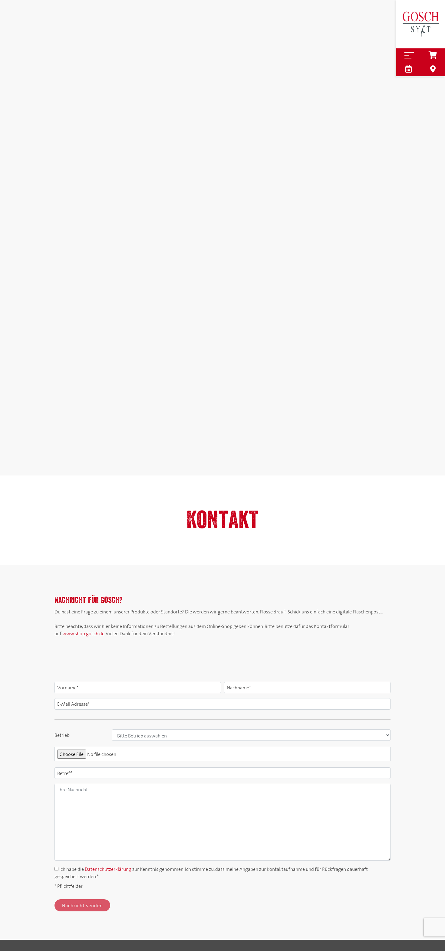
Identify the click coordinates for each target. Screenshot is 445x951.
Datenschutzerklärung (108, 869)
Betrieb (62, 735)
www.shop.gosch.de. (83, 633)
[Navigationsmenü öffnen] (408, 55)
